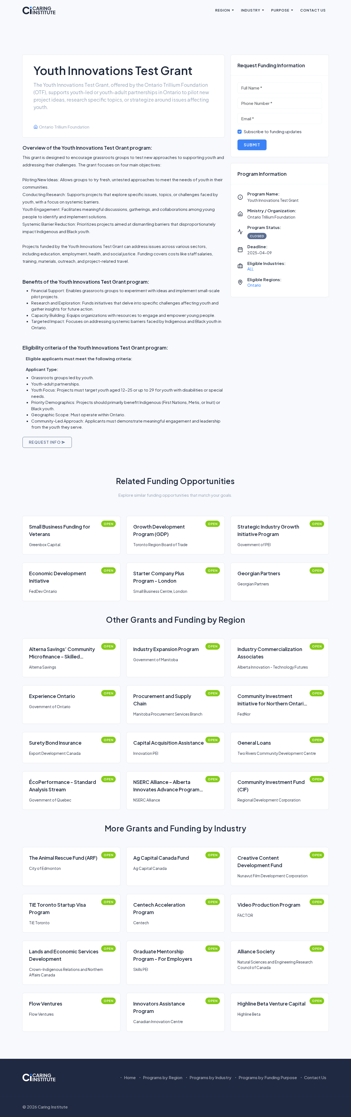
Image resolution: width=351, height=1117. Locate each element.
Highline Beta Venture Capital (271, 1003)
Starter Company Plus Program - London (158, 577)
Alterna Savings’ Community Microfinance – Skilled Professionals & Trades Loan (62, 653)
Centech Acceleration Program (159, 908)
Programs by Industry (210, 1077)
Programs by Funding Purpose (267, 1077)
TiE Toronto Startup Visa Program (57, 908)
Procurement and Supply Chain (162, 699)
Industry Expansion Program (166, 649)
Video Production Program (268, 904)
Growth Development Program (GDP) (159, 530)
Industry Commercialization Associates (269, 653)
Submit (252, 144)
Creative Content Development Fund (259, 861)
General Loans (254, 742)
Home (129, 1077)
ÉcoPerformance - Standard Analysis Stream (62, 785)
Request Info (45, 442)
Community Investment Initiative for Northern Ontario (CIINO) (272, 700)
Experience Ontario (52, 696)
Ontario (254, 285)
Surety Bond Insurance (55, 742)
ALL (250, 269)
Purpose (280, 10)
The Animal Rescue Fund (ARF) (63, 857)
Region (222, 10)
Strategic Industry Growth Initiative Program (268, 530)
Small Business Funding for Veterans (59, 530)
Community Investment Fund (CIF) (271, 785)
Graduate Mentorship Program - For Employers (162, 955)
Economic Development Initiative (57, 577)
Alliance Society (256, 951)
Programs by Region (162, 1077)
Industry (250, 10)
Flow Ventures (45, 1003)
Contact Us (313, 10)
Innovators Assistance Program (159, 1007)
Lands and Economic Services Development (63, 955)
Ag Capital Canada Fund (161, 857)
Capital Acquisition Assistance (168, 742)
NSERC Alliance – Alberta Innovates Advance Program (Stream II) (166, 786)
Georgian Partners (258, 573)
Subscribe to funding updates (273, 131)
